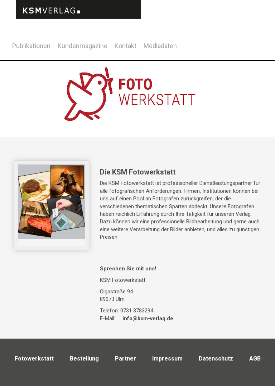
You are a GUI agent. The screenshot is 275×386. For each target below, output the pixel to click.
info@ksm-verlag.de (147, 318)
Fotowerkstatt (34, 358)
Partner (125, 358)
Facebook (242, 44)
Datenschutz (216, 358)
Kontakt (125, 46)
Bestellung (84, 358)
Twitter (260, 55)
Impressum (167, 358)
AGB (255, 358)
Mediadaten (160, 46)
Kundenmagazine (82, 46)
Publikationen (31, 46)
